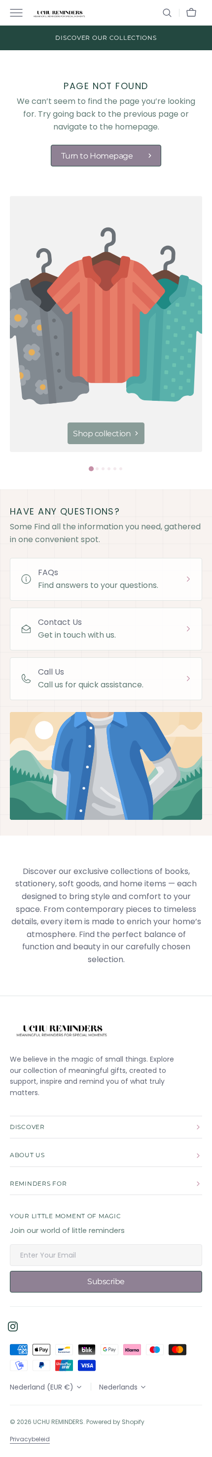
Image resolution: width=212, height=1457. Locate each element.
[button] (167, 13)
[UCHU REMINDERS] (59, 13)
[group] (106, 324)
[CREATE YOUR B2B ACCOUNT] (106, 38)
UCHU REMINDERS (58, 1422)
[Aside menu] (20, 13)
